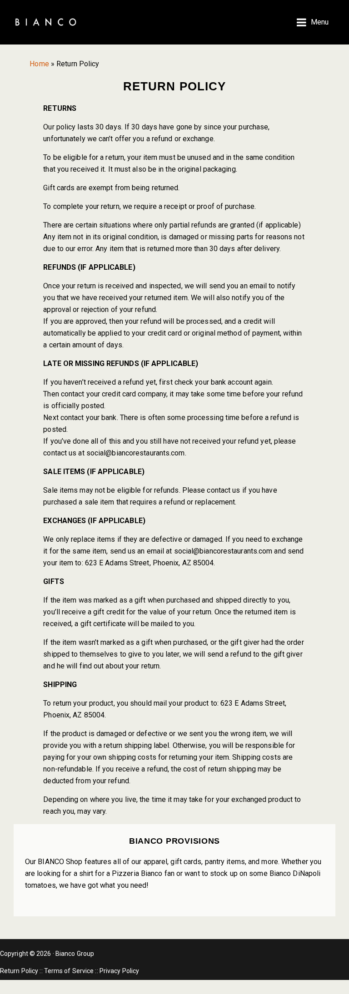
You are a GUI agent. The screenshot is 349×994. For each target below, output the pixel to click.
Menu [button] (320, 22)
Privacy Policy (119, 970)
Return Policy (19, 970)
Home (39, 63)
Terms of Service (69, 970)
